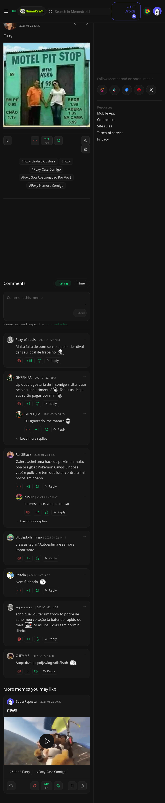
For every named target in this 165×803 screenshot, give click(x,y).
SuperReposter (27, 701)
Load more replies (33, 438)
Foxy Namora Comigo (47, 185)
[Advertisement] (129, 43)
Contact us (106, 119)
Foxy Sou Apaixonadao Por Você (47, 177)
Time (81, 283)
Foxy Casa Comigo (47, 169)
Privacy (103, 139)
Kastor (29, 496)
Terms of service (110, 132)
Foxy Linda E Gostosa (39, 161)
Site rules (104, 126)
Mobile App (106, 113)
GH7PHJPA (23, 377)
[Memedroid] (13, 11)
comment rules (56, 324)
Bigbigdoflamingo (29, 537)
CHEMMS (22, 655)
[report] (85, 140)
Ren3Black (23, 454)
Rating (63, 283)
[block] (85, 149)
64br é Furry (21, 771)
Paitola (21, 575)
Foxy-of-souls (26, 339)
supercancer (25, 607)
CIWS (12, 710)
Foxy (67, 161)
